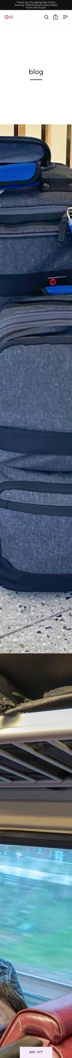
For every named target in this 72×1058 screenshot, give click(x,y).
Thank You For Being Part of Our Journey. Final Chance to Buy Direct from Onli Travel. (36, 5)
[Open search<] (46, 17)
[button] (36, 1052)
